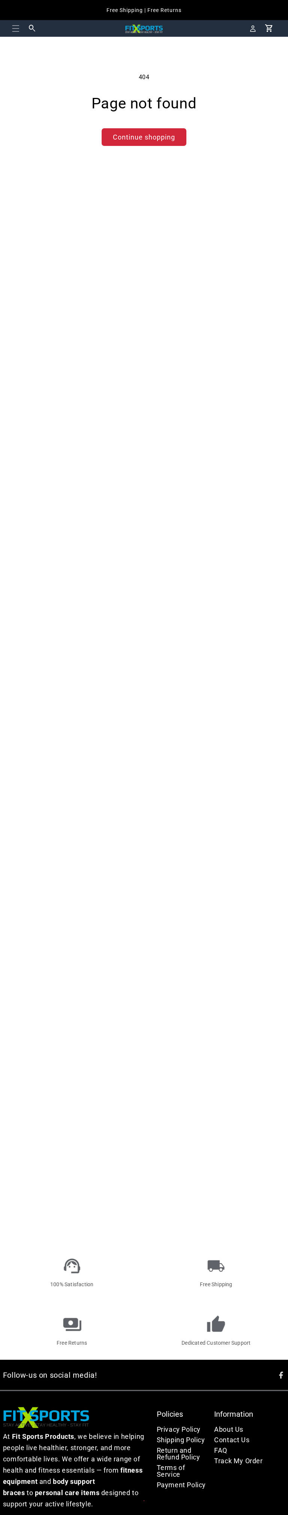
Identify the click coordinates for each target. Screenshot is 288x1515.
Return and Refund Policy (178, 1453)
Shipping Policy (181, 1440)
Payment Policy (181, 1485)
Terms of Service (171, 1471)
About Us (228, 1429)
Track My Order (238, 1461)
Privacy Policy (179, 1429)
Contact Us (231, 1440)
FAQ (220, 1450)
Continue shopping (144, 137)
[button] (16, 28)
